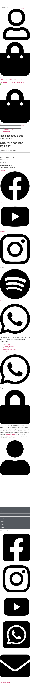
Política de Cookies (11, 434)
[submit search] (22, 7)
